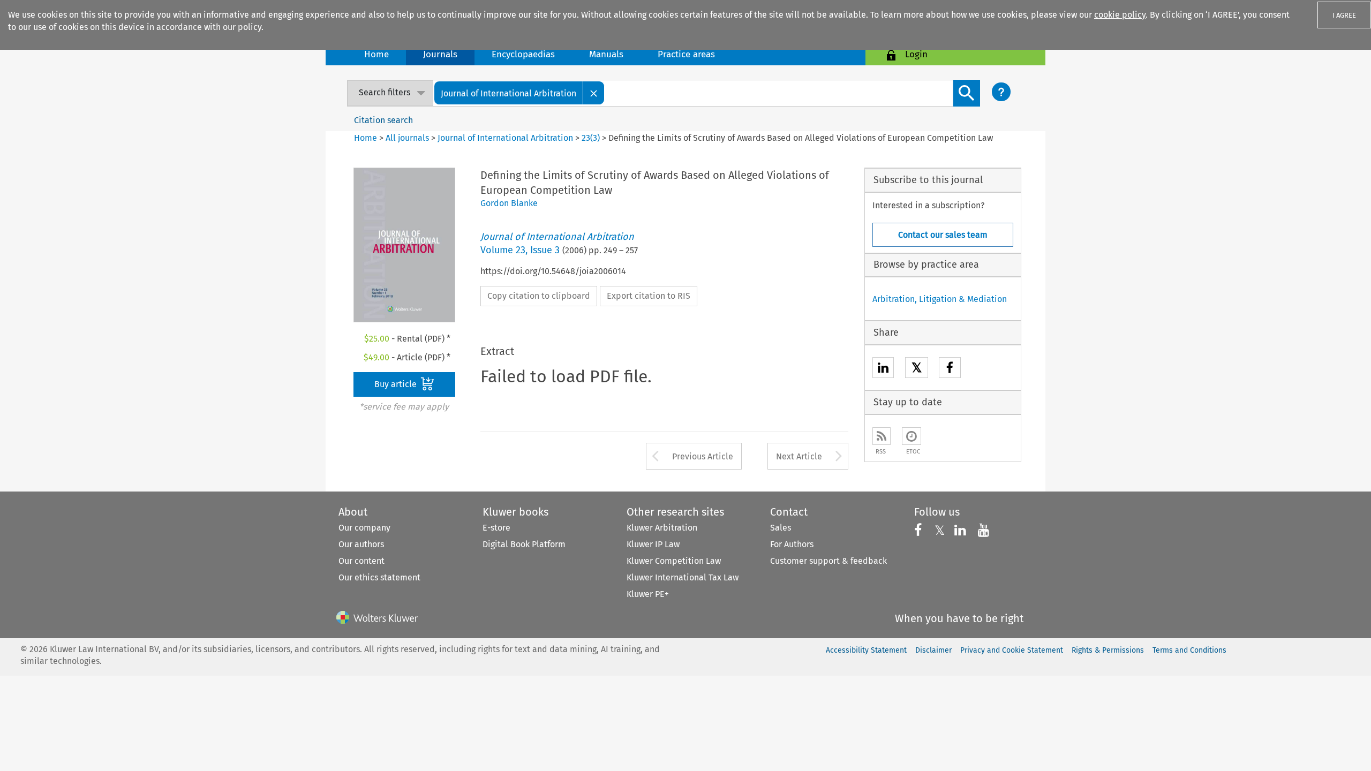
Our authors (361, 544)
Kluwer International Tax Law (683, 577)
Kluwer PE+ (648, 594)
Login (916, 54)
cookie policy (1120, 15)
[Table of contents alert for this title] (911, 436)
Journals (440, 54)
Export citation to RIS (648, 296)
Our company (364, 528)
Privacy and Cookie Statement (1011, 650)
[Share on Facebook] (950, 369)
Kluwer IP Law (653, 544)
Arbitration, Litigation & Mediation (939, 299)
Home (376, 54)
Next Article (799, 456)
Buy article (396, 384)
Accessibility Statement (866, 650)
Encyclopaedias (523, 54)
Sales (780, 528)
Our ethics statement (379, 577)
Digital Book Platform (524, 544)
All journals (408, 138)
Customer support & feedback (828, 561)
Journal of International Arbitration (505, 138)
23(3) (591, 138)
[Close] (594, 93)
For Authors (791, 544)
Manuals (606, 54)
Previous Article (702, 456)
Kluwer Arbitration (662, 528)
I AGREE (1344, 15)
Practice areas (686, 54)
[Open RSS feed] (881, 436)
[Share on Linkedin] (883, 369)
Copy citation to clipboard (538, 296)
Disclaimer (933, 650)
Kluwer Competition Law (674, 561)
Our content (361, 561)
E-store (496, 528)
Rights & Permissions (1108, 650)
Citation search (383, 120)
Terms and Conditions (1189, 650)
